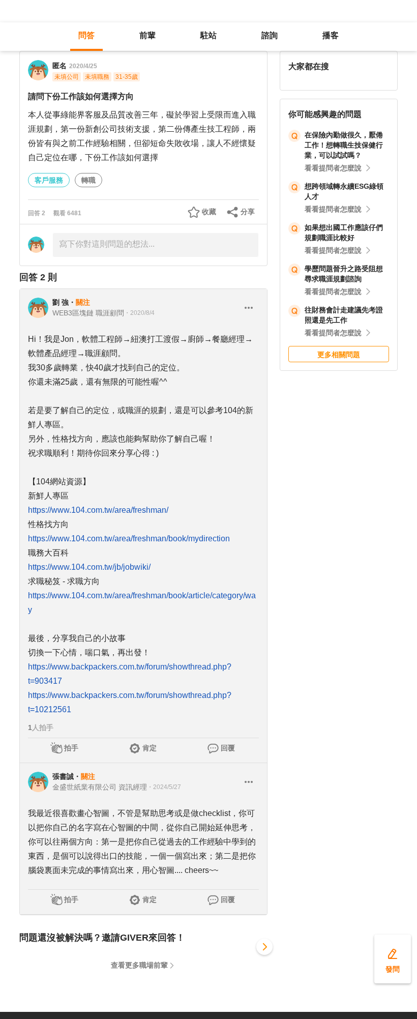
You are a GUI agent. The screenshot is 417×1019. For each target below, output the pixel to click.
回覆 (228, 748)
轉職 (88, 180)
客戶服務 (49, 180)
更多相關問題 (338, 355)
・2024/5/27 (164, 787)
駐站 (208, 35)
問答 (86, 35)
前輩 (147, 35)
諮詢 (269, 35)
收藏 (209, 212)
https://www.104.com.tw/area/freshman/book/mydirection (129, 538)
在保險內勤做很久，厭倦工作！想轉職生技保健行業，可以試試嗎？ (344, 145)
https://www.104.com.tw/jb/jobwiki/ (89, 567)
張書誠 (63, 776)
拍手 (71, 748)
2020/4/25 (83, 66)
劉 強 (60, 302)
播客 (330, 35)
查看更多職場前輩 (139, 965)
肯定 (149, 748)
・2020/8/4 (139, 312)
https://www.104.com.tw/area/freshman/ (98, 510)
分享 (248, 212)
